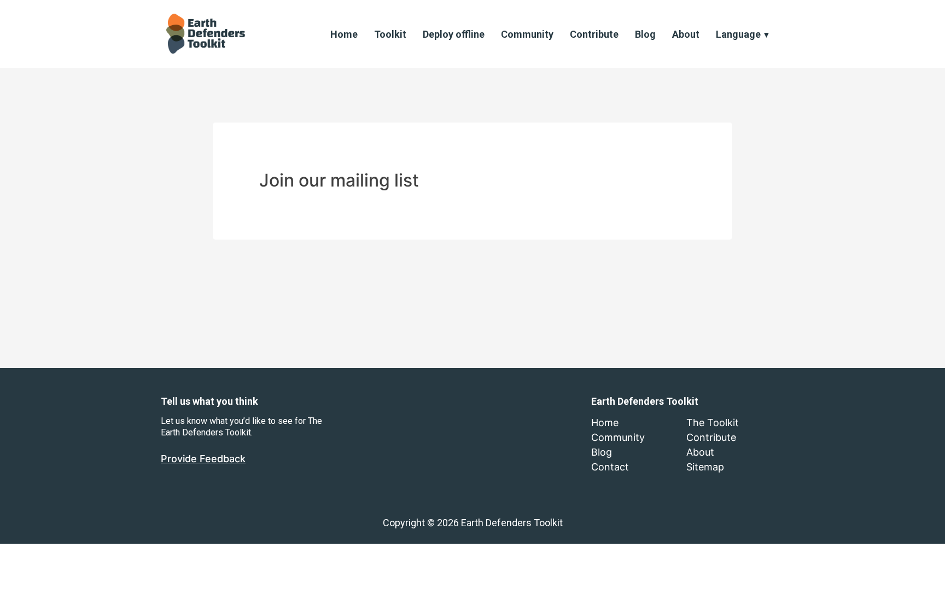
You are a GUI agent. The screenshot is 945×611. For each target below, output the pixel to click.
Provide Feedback (203, 458)
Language (738, 34)
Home (344, 34)
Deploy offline (454, 34)
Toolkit (390, 34)
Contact (610, 467)
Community (527, 34)
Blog (645, 34)
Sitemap (705, 467)
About (685, 34)
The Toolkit (712, 422)
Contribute (594, 34)
